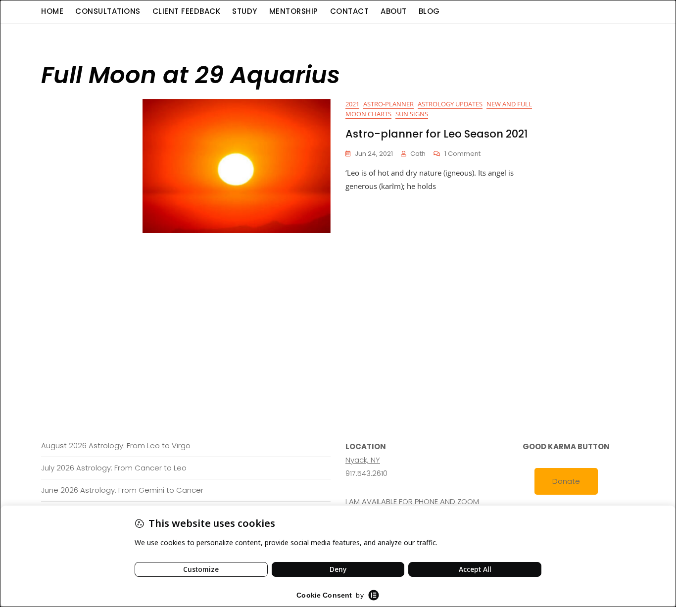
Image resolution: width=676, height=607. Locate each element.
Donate (566, 481)
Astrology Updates (450, 103)
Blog (429, 11)
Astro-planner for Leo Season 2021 (436, 134)
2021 (352, 103)
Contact (349, 11)
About (394, 11)
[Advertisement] (340, 307)
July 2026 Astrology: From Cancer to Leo (114, 468)
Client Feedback (186, 11)
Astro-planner (388, 103)
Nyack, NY (362, 460)
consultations (108, 11)
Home (52, 11)
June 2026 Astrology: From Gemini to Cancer (122, 490)
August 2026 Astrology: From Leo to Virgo (116, 445)
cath (418, 153)
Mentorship (293, 11)
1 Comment (462, 154)
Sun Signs (411, 113)
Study (244, 11)
